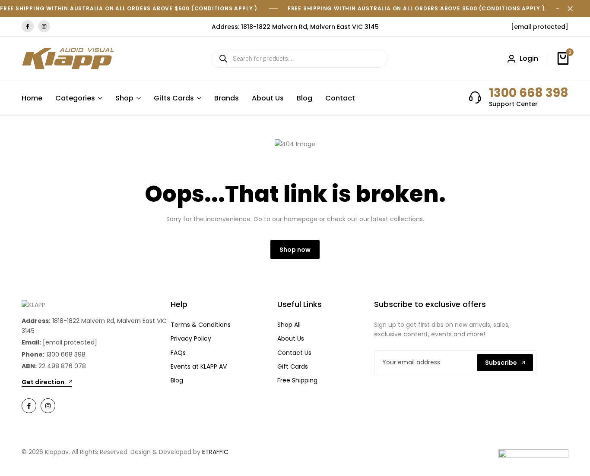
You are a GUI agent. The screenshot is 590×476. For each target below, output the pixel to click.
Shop (124, 98)
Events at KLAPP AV (199, 366)
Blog (304, 98)
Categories (75, 98)
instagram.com (44, 26)
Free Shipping (297, 380)
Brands (226, 98)
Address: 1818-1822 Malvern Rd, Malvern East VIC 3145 (295, 26)
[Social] (29, 405)
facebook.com (28, 26)
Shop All (289, 324)
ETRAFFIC (215, 452)
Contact (340, 98)
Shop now (295, 249)
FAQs (178, 352)
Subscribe (501, 362)
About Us (268, 98)
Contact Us (294, 352)
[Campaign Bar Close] (574, 8)
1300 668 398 (528, 93)
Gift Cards (292, 366)
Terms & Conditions (201, 324)
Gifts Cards (174, 98)
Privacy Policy (191, 338)
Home (32, 98)
